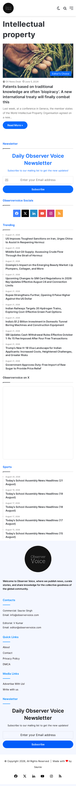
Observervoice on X (16, 377)
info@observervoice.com (24, 614)
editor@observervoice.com (25, 627)
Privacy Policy (11, 658)
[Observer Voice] (8, 8)
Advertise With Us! (14, 683)
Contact (7, 652)
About (6, 647)
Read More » (15, 125)
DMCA (6, 664)
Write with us (10, 689)
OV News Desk (13, 81)
